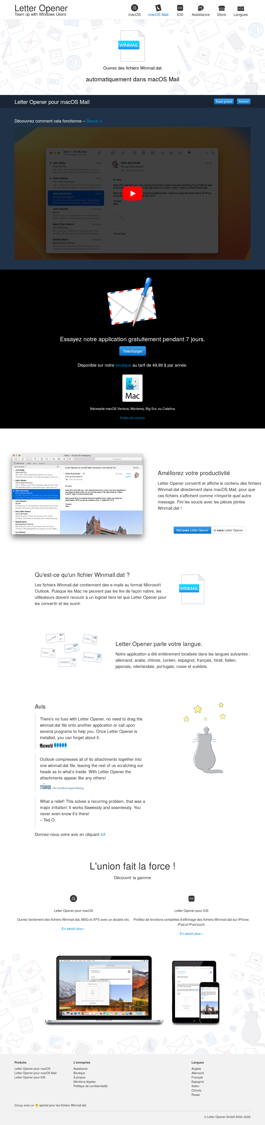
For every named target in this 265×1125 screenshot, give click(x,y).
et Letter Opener (228, 530)
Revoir (92, 121)
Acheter (244, 101)
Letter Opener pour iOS (29, 1077)
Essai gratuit (224, 101)
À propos (79, 1077)
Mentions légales (84, 1081)
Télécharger (132, 351)
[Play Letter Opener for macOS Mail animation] (132, 193)
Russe (196, 1095)
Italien (195, 1086)
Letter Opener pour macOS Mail (35, 1073)
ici (102, 834)
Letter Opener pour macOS (32, 1068)
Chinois (196, 1090)
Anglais (196, 1068)
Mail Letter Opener (192, 530)
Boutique (79, 1073)
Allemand (198, 1073)
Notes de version (132, 417)
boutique (123, 365)
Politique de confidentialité (90, 1086)
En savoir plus (72, 928)
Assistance (80, 1068)
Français (197, 1077)
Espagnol (198, 1081)
